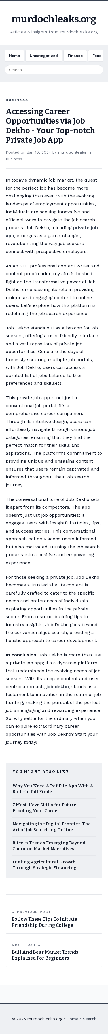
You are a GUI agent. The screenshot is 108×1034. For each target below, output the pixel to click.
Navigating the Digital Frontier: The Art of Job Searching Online (51, 827)
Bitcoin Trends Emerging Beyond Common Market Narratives (49, 846)
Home (14, 56)
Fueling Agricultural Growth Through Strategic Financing (44, 865)
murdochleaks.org (54, 19)
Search (90, 1018)
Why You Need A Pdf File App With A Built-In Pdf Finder (52, 789)
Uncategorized (44, 56)
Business (14, 158)
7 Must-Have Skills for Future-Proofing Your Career (45, 808)
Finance (75, 56)
